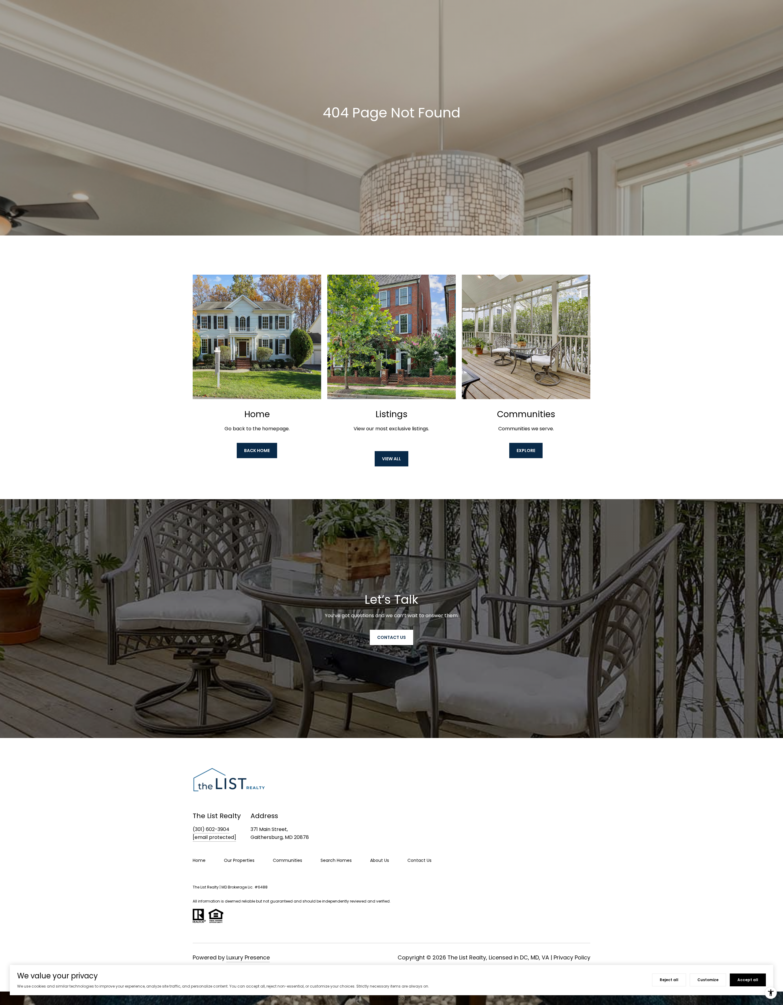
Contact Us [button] (391, 637)
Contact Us (419, 860)
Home (199, 860)
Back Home (257, 450)
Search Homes (336, 860)
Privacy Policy (572, 957)
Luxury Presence (248, 957)
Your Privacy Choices (391, 998)
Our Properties (239, 860)
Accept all (747, 979)
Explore (526, 450)
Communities (287, 860)
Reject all (669, 979)
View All (391, 459)
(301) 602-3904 (211, 829)
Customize (707, 979)
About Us (379, 860)
